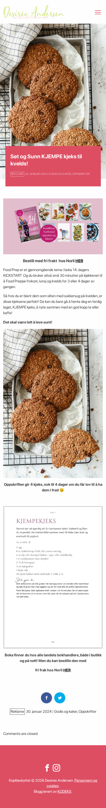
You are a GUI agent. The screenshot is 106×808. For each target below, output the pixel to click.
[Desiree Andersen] (34, 12)
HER (79, 260)
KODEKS (64, 791)
